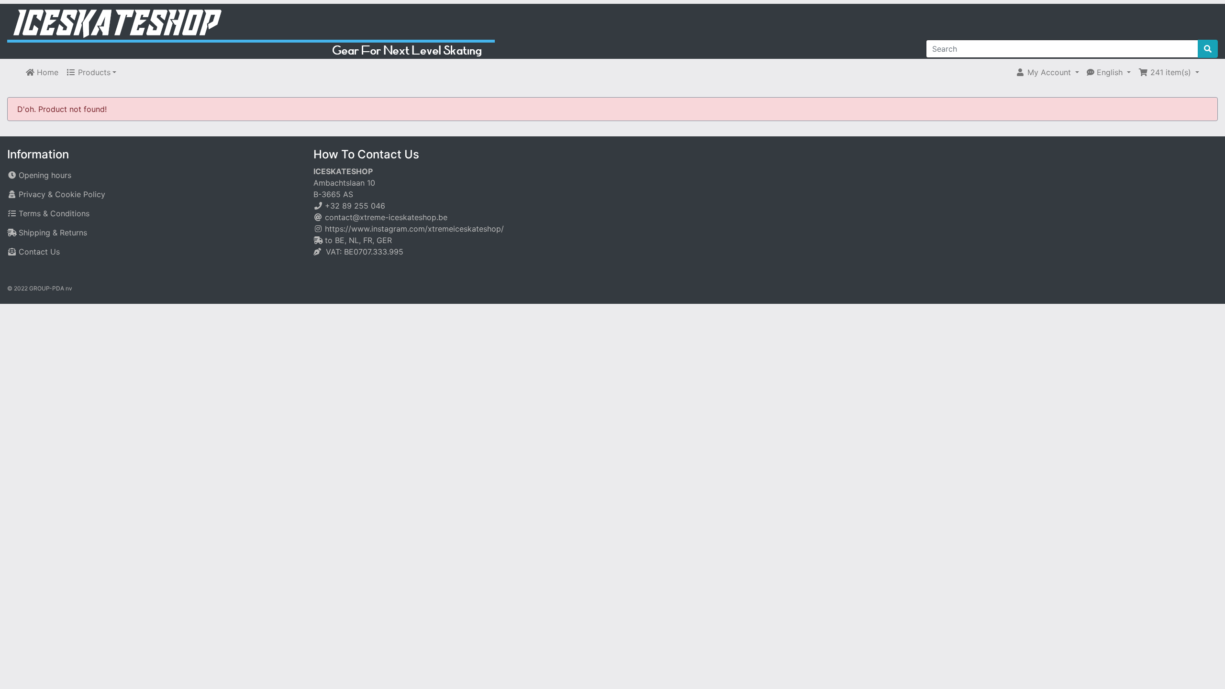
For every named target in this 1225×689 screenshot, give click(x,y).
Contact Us (39, 251)
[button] (1047, 72)
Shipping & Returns (53, 232)
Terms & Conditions (54, 213)
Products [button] (93, 72)
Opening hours (45, 175)
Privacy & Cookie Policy (62, 194)
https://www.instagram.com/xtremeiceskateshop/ (414, 228)
